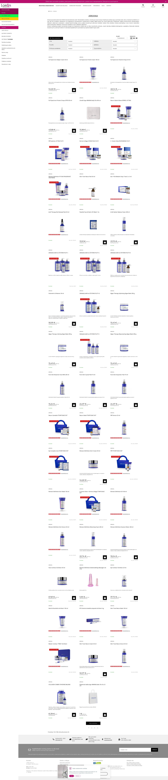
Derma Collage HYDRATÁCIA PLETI (89, 141)
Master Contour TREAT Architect (58, 644)
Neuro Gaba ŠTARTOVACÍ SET (88, 415)
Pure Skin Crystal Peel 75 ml (87, 374)
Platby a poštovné (64, 764)
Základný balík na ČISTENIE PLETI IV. (90, 293)
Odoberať (154, 749)
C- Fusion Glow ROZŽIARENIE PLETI (120, 141)
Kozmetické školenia (61, 5)
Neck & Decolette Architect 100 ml (58, 608)
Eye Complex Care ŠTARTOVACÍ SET (58, 451)
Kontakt (109, 5)
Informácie (96, 5)
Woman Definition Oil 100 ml (118, 491)
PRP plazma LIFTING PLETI (56, 141)
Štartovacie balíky (6, 9)
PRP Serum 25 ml (115, 415)
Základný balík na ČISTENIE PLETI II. (89, 252)
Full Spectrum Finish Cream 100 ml (89, 60)
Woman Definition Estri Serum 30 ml (59, 527)
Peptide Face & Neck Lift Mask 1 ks (89, 212)
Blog (103, 5)
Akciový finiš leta (5, 18)
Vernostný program (75, 5)
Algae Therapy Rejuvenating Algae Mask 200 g (123, 334)
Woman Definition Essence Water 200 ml (121, 527)
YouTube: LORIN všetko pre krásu (134, 765)
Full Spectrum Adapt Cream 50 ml (58, 60)
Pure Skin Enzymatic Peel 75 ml (119, 374)
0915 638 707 (58, 740)
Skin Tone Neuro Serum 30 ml (118, 644)
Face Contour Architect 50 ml (57, 567)
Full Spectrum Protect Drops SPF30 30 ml (60, 100)
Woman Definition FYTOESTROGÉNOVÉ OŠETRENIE (60, 177)
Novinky (3, 12)
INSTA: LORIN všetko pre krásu (134, 764)
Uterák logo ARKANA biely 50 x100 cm (90, 100)
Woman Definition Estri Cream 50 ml (90, 451)
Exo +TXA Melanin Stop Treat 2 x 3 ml (121, 176)
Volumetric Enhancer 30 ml (56, 293)
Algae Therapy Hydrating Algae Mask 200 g (122, 293)
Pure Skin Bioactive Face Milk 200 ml (59, 374)
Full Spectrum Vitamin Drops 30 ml (120, 60)
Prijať (71, 775)
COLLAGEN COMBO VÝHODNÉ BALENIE (59, 684)
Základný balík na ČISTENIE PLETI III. (120, 252)
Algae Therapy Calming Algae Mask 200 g (60, 334)
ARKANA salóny (87, 5)
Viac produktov (93, 723)
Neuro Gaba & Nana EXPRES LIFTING (120, 100)
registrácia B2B (108, 740)
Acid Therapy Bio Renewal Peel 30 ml (59, 212)
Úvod (50, 11)
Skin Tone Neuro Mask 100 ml (118, 608)
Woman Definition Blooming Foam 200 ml (91, 527)
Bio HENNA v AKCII (6, 15)
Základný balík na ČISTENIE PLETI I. (58, 252)
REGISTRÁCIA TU (95, 82)
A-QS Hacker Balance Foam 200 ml (120, 212)
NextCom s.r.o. (104, 778)
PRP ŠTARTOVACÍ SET (116, 451)
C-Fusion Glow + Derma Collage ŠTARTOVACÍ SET (92, 492)
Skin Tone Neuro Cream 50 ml (88, 644)
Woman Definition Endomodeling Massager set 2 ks (93, 568)
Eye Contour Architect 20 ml (118, 567)
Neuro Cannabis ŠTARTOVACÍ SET (58, 415)
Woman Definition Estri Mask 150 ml (59, 491)
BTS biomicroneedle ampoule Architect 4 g (92, 608)
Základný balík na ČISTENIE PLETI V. (90, 334)
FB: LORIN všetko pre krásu (133, 762)
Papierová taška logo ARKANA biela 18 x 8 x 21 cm (92, 685)
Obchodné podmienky (65, 762)
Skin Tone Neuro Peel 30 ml (87, 176)
